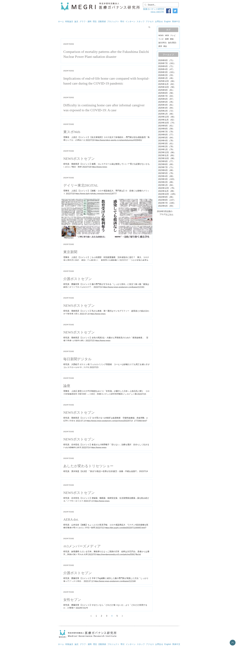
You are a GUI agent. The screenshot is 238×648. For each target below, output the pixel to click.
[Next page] (122, 616)
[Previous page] (91, 616)
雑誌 (165, 46)
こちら (170, 214)
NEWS (161, 35)
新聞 (167, 39)
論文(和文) (162, 43)
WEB (167, 35)
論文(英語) (172, 43)
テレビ (173, 35)
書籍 (172, 39)
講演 (160, 46)
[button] (149, 27)
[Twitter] (175, 10)
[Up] (233, 643)
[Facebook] (168, 10)
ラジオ (161, 39)
